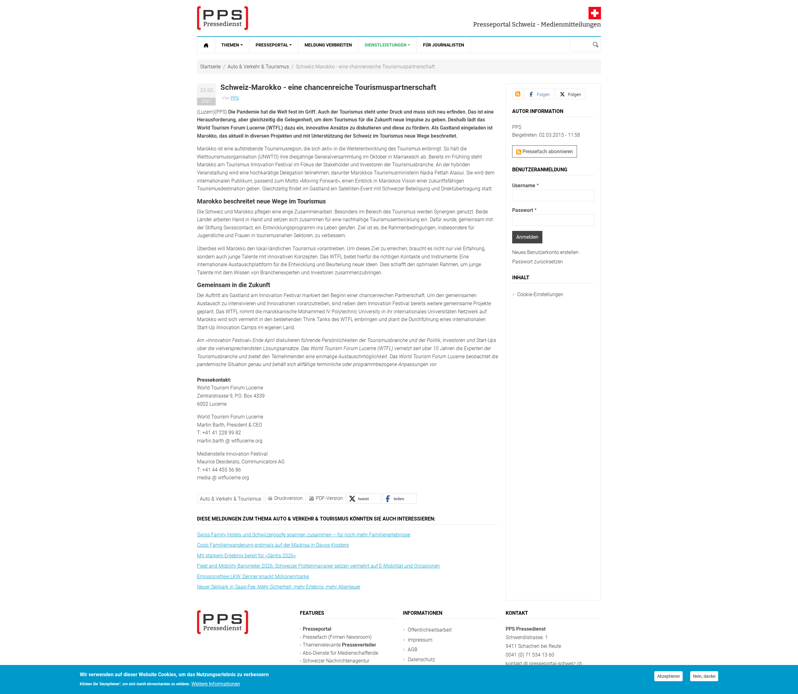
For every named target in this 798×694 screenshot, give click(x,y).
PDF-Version (329, 498)
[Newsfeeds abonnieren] (517, 94)
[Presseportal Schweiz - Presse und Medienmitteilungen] (222, 18)
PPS (235, 97)
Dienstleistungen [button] (385, 44)
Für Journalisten (443, 44)
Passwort (522, 210)
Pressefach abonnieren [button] (547, 151)
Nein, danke (704, 676)
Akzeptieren (668, 676)
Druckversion (288, 498)
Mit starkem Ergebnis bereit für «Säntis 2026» (246, 556)
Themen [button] (230, 44)
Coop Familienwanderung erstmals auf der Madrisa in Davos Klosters (273, 545)
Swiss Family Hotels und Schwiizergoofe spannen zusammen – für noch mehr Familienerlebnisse (303, 535)
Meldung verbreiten (328, 44)
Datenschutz (421, 659)
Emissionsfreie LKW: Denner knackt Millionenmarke (253, 576)
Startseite (210, 67)
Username (523, 185)
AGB (412, 649)
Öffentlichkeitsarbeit (430, 630)
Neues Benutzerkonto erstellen (545, 252)
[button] (364, 498)
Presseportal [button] (272, 44)
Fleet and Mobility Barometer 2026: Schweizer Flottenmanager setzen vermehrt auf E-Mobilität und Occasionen (318, 566)
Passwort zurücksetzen (537, 262)
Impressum (420, 640)
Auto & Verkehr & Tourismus (258, 67)
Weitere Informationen (215, 684)
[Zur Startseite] (206, 45)
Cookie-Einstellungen (540, 294)
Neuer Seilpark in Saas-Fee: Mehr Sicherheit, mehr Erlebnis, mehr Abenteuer (278, 587)
